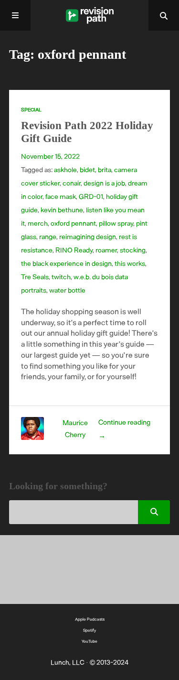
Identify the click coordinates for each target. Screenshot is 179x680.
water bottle (67, 290)
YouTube (89, 641)
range (47, 236)
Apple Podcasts (90, 619)
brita (104, 169)
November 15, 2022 (50, 156)
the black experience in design (66, 263)
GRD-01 (91, 196)
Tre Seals (35, 277)
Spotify (89, 630)
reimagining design (87, 236)
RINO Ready (74, 250)
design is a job (104, 183)
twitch (61, 277)
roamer (106, 250)
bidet (87, 169)
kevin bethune (62, 210)
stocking (133, 250)
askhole (65, 169)
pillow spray (116, 223)
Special (31, 109)
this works (130, 263)
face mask (60, 196)
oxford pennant (73, 223)
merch (38, 223)
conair (72, 183)
